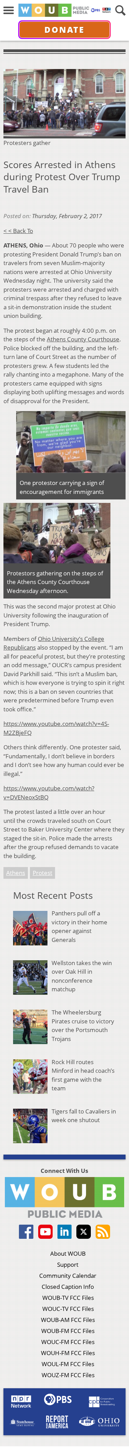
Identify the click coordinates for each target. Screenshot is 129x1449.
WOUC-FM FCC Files (68, 1342)
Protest (42, 873)
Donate (64, 29)
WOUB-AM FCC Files (68, 1320)
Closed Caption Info (68, 1287)
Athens (15, 873)
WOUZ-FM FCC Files (68, 1375)
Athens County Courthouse (83, 339)
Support (67, 1264)
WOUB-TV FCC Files (68, 1298)
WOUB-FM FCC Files (68, 1331)
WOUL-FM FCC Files (68, 1364)
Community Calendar (67, 1276)
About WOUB (68, 1253)
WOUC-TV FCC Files (68, 1309)
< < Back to (18, 231)
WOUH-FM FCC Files (68, 1353)
